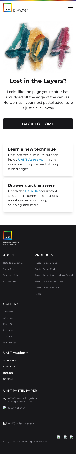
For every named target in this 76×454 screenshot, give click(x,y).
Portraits (8, 330)
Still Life (7, 336)
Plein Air (8, 324)
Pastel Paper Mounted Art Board (54, 275)
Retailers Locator (13, 262)
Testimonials (10, 275)
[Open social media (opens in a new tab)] (58, 441)
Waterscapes (10, 342)
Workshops (10, 360)
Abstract (8, 311)
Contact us (9, 281)
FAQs (38, 293)
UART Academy (15, 352)
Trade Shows (10, 269)
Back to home (38, 124)
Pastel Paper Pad (45, 269)
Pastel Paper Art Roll (47, 287)
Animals (8, 317)
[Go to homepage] (11, 238)
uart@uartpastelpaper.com (24, 423)
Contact (8, 379)
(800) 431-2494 (17, 407)
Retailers (8, 372)
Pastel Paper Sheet (46, 262)
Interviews (9, 366)
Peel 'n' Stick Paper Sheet (49, 281)
